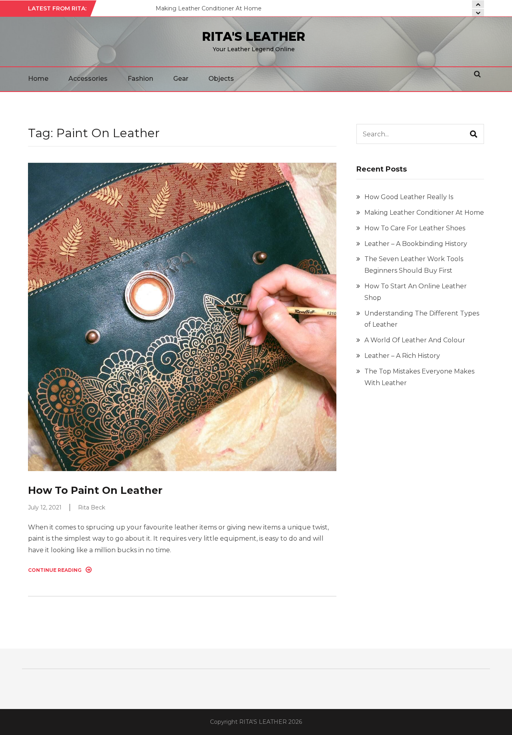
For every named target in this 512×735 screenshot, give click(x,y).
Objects (221, 78)
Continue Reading (55, 570)
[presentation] (478, 12)
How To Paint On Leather (95, 490)
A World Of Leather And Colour (414, 340)
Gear (180, 78)
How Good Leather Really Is (408, 197)
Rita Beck (91, 507)
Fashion (140, 78)
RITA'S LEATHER (253, 36)
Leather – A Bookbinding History (415, 244)
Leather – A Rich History (402, 356)
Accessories (88, 78)
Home (38, 78)
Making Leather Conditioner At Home (209, 8)
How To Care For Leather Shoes (414, 228)
